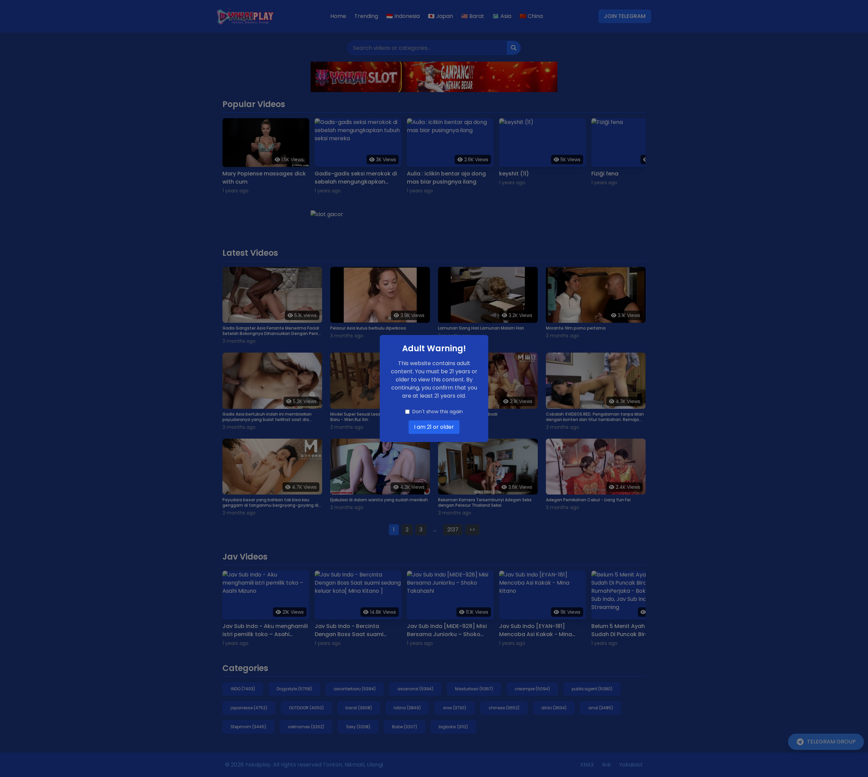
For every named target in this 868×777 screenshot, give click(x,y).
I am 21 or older (434, 427)
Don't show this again (437, 411)
